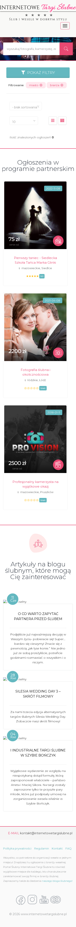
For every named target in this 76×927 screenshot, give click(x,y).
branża (55, 85)
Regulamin (41, 848)
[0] (53, 120)
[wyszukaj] (66, 48)
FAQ (68, 848)
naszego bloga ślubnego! (57, 880)
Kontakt (57, 848)
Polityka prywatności (17, 848)
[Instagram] (32, 900)
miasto (34, 85)
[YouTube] (44, 900)
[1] (62, 120)
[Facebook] (20, 900)
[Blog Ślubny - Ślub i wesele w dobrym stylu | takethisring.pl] (55, 900)
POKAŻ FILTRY (40, 72)
